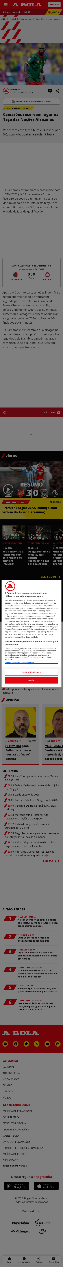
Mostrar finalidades (31, 672)
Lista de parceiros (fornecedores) (19, 662)
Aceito (31, 680)
